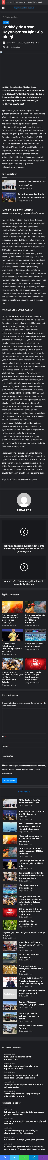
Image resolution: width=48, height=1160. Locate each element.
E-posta (6, 746)
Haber (15, 17)
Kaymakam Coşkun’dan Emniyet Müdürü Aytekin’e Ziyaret (31, 945)
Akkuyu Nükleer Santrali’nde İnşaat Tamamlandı (32, 992)
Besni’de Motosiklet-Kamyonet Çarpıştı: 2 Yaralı (31, 1003)
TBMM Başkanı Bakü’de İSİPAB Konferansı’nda (29, 801)
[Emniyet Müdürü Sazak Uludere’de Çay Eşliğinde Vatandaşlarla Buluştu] (12, 664)
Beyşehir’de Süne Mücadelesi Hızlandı (28, 922)
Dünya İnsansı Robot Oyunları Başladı (34, 644)
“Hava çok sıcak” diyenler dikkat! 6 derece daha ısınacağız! (10, 619)
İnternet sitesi (7, 756)
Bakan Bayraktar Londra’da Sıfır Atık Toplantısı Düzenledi (32, 814)
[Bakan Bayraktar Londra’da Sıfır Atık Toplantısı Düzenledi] (9, 197)
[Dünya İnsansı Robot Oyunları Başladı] (35, 635)
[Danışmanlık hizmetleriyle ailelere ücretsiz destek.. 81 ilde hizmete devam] (10, 876)
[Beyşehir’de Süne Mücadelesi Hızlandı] (10, 925)
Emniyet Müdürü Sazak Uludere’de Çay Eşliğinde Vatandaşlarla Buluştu (30, 899)
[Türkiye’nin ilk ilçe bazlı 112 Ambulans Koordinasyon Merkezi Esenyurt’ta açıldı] (10, 982)
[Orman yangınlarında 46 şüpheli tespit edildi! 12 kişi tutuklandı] (35, 607)
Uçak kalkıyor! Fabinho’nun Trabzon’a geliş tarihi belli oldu (12, 647)
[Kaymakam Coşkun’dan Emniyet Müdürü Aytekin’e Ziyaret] (10, 946)
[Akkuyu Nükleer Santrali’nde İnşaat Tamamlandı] (10, 994)
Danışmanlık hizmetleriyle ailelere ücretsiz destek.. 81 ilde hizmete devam (31, 876)
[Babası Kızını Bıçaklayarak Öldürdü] (10, 1029)
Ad (4, 737)
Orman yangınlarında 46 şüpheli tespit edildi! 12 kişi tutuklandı (35, 619)
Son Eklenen (24, 792)
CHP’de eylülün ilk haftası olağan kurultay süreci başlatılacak (33, 676)
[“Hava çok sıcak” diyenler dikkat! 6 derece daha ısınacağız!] (12, 607)
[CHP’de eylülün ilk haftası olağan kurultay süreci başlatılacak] (35, 664)
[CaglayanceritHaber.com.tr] (24, 7)
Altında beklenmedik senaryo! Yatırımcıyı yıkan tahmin (31, 969)
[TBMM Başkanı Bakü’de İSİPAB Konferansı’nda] (9, 185)
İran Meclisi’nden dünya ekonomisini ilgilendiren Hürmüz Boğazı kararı (30, 826)
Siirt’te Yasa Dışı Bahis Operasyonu (29, 956)
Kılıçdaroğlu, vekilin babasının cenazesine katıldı (29, 1016)
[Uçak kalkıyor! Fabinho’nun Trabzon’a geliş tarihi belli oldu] (12, 635)
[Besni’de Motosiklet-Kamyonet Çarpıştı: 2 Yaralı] (10, 1005)
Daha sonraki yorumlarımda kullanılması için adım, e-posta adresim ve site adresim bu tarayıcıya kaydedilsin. (24, 769)
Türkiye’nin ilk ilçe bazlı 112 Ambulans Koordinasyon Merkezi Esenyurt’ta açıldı (31, 981)
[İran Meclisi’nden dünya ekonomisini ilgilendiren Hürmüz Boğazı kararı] (10, 827)
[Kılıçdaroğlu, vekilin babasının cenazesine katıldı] (10, 1017)
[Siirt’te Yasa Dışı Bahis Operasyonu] (10, 958)
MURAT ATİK (10, 43)
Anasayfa (8, 17)
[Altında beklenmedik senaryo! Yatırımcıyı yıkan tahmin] (10, 969)
